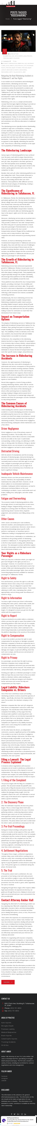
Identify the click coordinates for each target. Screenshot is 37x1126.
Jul (5, 53)
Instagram (4, 1078)
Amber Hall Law (9, 56)
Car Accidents (18, 56)
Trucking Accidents (8, 1042)
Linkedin (3, 1080)
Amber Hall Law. (22, 63)
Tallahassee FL (17, 72)
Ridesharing (23, 70)
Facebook (4, 1076)
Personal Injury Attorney (13, 68)
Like (15, 61)
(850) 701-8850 (15, 1008)
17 (4, 50)
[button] (36, 1116)
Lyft (25, 65)
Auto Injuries (6, 1023)
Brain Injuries (6, 1036)
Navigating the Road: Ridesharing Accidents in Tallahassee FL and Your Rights (17, 77)
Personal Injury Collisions (11, 58)
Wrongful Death (7, 1026)
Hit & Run (5, 1045)
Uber (24, 72)
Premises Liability (8, 1029)
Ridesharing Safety (7, 72)
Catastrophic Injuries (9, 1039)
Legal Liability (10, 65)
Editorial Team (14, 54)
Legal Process (27, 56)
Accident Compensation (10, 63)
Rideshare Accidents (13, 70)
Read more (6, 982)
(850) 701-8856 (13, 1011)
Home (8, 19)
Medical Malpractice (8, 1032)
